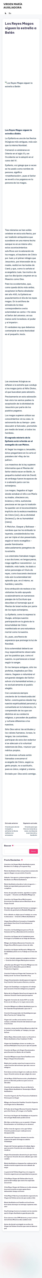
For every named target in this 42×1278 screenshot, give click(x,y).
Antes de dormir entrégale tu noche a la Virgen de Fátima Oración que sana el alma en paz (20, 1226)
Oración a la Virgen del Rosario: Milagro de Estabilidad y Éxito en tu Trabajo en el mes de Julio (20, 952)
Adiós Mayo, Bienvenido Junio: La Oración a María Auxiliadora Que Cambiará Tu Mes (20, 1038)
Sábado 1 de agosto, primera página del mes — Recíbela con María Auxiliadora (21, 878)
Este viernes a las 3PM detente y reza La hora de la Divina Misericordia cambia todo (20, 1219)
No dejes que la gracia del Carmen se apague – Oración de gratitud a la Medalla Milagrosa (21, 909)
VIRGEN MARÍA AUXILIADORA (12, 6)
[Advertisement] (21, 59)
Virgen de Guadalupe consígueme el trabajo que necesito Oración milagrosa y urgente (20, 988)
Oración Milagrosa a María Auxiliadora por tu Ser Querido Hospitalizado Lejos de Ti (20, 1007)
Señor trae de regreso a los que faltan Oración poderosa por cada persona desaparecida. (18, 1131)
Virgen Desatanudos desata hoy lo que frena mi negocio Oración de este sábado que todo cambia (20, 1157)
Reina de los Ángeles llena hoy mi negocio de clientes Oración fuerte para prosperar (20, 994)
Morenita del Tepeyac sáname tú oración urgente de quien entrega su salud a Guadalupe (19, 1139)
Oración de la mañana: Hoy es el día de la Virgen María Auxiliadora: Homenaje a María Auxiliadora (20, 1089)
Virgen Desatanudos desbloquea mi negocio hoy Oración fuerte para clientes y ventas (20, 981)
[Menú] (10, 13)
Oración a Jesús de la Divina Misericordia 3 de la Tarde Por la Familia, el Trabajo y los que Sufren (20, 1030)
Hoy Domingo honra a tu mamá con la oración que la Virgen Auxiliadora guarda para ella (20, 1212)
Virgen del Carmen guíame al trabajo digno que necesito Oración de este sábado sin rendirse (19, 1148)
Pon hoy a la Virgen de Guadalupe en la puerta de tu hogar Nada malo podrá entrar (20, 1117)
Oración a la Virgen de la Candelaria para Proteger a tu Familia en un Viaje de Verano (19, 937)
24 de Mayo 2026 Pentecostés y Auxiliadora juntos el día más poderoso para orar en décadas (20, 1081)
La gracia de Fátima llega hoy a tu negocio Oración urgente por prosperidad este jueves (20, 1173)
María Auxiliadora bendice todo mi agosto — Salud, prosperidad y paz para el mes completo (20, 886)
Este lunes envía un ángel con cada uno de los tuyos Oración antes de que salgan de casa (20, 1073)
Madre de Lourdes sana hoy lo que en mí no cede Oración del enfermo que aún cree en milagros (19, 1065)
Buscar (7, 845)
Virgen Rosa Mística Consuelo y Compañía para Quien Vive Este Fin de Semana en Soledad (19, 923)
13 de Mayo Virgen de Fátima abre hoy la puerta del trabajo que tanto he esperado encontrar (19, 1181)
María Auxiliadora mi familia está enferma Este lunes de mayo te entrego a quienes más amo (20, 1204)
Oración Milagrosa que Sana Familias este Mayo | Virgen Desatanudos (19, 1058)
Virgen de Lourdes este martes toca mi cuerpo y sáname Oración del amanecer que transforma (20, 1022)
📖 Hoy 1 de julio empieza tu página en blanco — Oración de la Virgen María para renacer (20, 959)
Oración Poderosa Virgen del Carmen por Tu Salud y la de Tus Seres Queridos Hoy (20, 974)
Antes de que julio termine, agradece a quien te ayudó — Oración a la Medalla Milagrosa (20, 894)
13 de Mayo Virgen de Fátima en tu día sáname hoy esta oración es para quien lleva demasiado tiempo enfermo (20, 1189)
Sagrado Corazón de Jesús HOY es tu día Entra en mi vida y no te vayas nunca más (19, 1001)
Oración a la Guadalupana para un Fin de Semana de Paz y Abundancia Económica (19, 931)
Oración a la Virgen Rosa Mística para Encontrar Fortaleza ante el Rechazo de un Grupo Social (19, 901)
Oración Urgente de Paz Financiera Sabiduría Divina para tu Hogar (20, 1097)
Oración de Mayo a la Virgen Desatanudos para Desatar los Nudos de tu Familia (19, 1051)
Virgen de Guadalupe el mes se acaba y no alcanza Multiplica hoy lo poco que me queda (20, 1044)
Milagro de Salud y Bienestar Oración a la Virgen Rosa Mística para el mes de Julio (19, 944)
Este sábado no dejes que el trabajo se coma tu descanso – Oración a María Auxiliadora (20, 915)
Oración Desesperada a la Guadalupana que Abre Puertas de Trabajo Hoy (20, 1014)
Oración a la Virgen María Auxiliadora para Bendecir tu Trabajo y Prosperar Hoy (19, 865)
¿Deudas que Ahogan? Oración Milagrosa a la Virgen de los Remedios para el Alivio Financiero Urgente (20, 967)
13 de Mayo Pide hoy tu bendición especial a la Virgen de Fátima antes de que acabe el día (21, 1197)
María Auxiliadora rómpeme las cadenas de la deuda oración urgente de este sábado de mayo (20, 1165)
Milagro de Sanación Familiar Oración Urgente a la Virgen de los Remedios (21, 1103)
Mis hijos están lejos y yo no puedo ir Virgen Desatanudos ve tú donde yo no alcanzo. (20, 1123)
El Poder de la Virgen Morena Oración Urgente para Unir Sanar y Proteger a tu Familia (21, 1110)
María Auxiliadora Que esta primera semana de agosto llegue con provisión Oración (21, 872)
